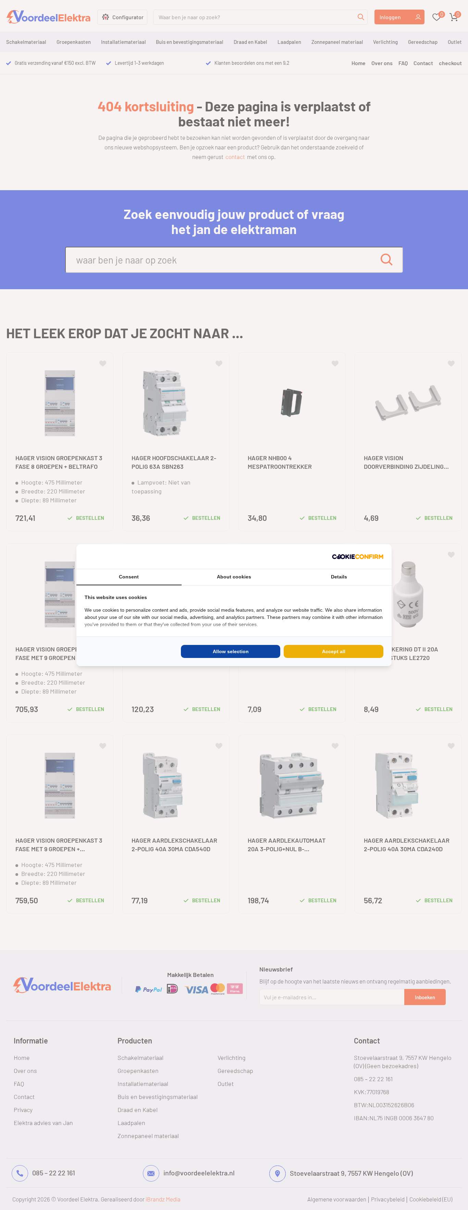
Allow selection (231, 651)
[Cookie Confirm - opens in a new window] (357, 556)
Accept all (333, 651)
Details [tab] (339, 576)
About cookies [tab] (234, 576)
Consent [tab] (129, 576)
